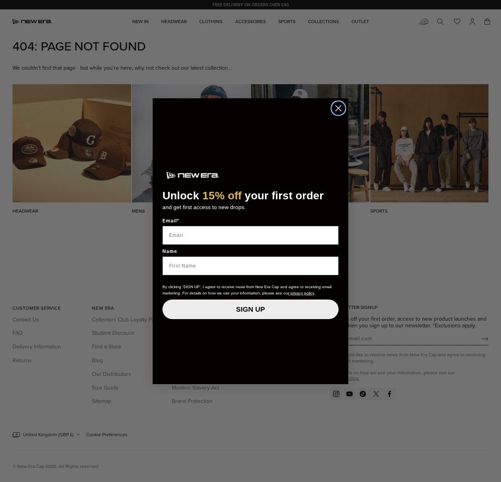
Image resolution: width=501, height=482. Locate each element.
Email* (170, 221)
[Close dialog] (338, 108)
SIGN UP (250, 309)
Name (169, 251)
